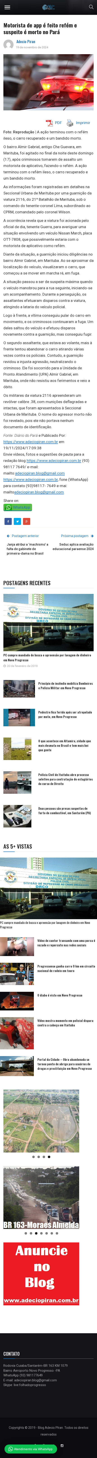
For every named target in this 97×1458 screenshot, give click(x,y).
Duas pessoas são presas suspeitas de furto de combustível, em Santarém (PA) (64, 810)
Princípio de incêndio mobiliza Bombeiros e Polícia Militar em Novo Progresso (65, 685)
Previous (9, 1120)
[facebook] (8, 521)
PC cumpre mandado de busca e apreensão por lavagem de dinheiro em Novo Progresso (45, 924)
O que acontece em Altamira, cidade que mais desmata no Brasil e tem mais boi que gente (64, 745)
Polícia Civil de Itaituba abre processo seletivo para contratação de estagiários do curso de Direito (65, 779)
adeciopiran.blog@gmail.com (40, 473)
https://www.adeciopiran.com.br (30, 441)
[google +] (26, 521)
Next (73, 1120)
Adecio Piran (25, 41)
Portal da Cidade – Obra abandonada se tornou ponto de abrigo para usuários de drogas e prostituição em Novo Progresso (64, 1064)
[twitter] (17, 521)
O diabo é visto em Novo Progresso (59, 995)
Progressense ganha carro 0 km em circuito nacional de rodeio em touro (66, 968)
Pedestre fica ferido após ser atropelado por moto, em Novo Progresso (65, 714)
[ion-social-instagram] (62, 1445)
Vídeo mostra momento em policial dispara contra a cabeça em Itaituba (65, 1022)
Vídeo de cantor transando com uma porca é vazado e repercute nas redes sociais (66, 942)
